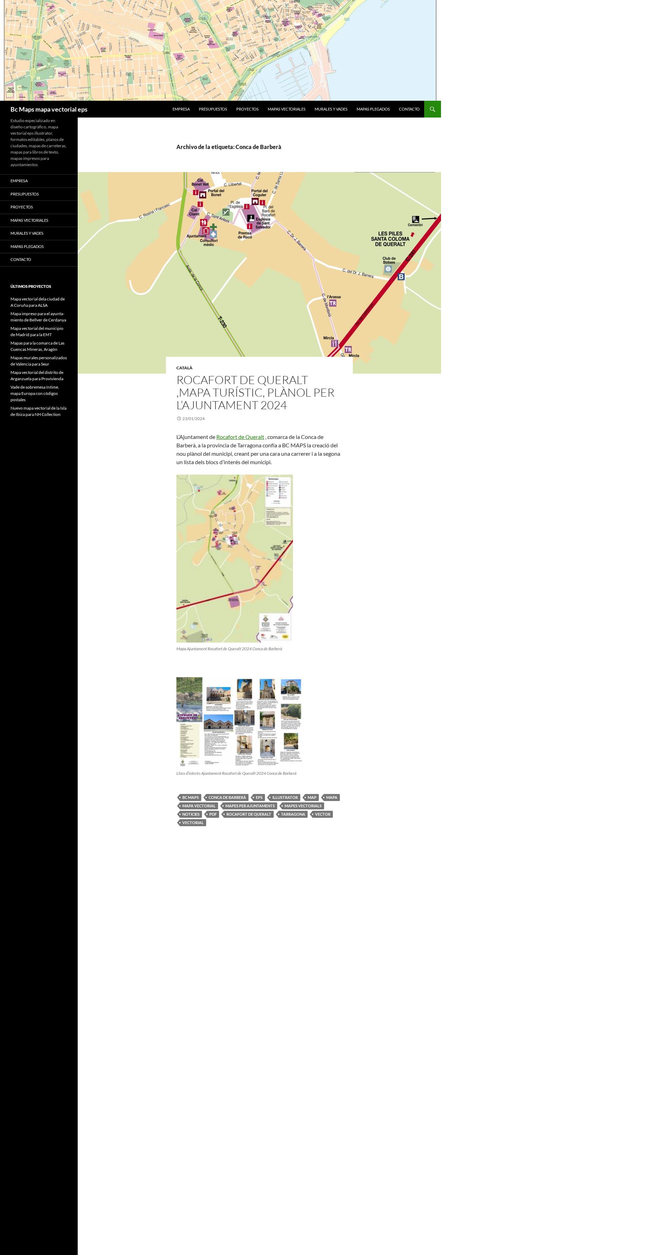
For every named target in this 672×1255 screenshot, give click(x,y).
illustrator (285, 797)
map (312, 797)
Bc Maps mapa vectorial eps (49, 109)
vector (322, 814)
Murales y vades (331, 109)
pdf (213, 814)
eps (259, 797)
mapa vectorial (199, 805)
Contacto (409, 109)
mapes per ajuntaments (250, 805)
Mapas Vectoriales (287, 109)
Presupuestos (213, 109)
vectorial (193, 822)
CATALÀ (184, 367)
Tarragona (293, 814)
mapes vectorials (303, 805)
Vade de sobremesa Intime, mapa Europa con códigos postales (34, 393)
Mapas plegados (373, 109)
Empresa (181, 109)
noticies (191, 814)
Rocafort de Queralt (240, 436)
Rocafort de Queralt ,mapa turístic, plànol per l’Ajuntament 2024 (255, 392)
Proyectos (247, 109)
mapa (331, 797)
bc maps (190, 797)
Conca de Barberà (227, 797)
